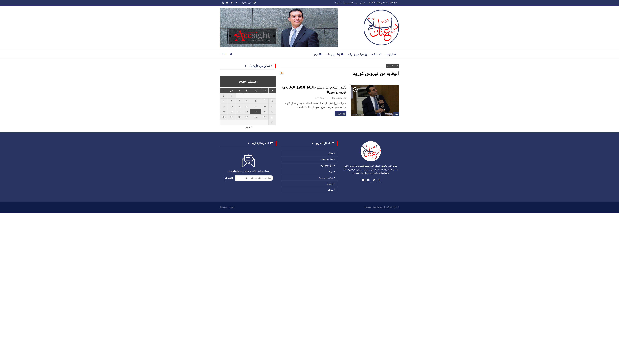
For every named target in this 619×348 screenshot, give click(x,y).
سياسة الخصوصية (350, 2)
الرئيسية (389, 54)
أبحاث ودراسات (333, 54)
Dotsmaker (224, 207)
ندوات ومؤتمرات (356, 54)
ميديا (316, 54)
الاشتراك (229, 177)
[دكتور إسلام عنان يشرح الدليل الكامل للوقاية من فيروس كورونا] (375, 100)
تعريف (362, 2)
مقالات (374, 54)
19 (256, 112)
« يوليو (249, 127)
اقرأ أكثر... (340, 114)
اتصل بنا (338, 2)
